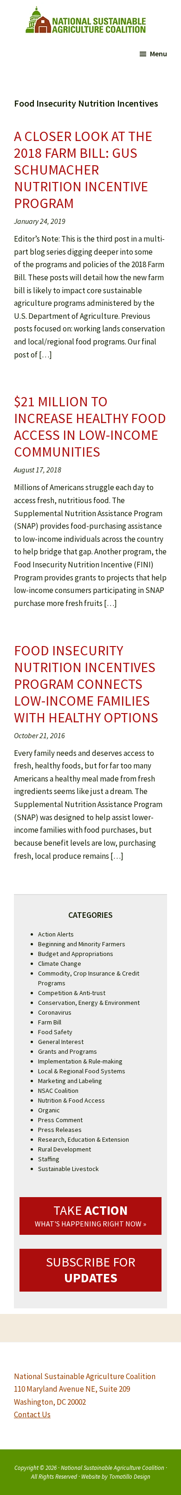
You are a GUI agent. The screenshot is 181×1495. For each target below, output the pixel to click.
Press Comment (60, 1120)
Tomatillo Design (129, 1476)
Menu (158, 53)
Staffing (48, 1159)
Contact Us (32, 1414)
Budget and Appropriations (75, 954)
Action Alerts (56, 934)
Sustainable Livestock (68, 1169)
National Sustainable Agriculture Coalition (112, 1467)
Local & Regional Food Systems (81, 1071)
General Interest (61, 1041)
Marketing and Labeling (70, 1081)
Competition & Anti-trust (71, 993)
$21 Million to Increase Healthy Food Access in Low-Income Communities (90, 426)
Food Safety (55, 1032)
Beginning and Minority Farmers (81, 944)
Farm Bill (49, 1022)
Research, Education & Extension (83, 1139)
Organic (49, 1110)
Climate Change (59, 963)
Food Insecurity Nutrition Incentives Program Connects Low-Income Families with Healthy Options (86, 683)
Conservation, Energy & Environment (89, 1002)
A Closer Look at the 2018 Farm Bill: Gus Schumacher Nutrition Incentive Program (83, 169)
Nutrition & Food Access (71, 1100)
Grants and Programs (67, 1051)
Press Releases (60, 1129)
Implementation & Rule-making (80, 1061)
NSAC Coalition (58, 1090)
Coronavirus (54, 1012)
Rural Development (64, 1149)
